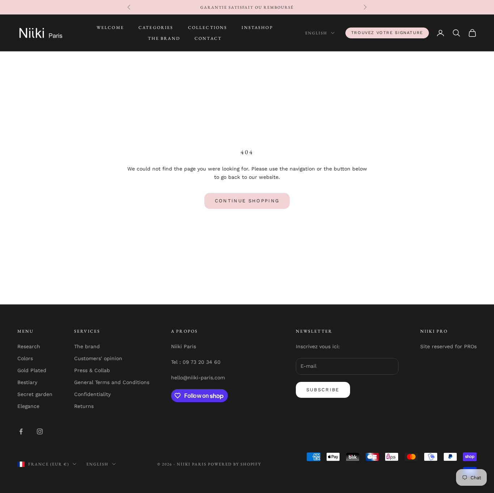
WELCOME (110, 27)
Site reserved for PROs (448, 346)
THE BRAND (164, 38)
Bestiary (27, 382)
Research (28, 346)
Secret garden (34, 394)
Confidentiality (92, 394)
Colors (25, 358)
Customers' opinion (98, 358)
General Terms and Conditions (111, 382)
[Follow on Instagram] (39, 431)
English (316, 32)
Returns (84, 406)
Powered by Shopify (234, 464)
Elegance (28, 406)
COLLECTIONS (207, 27)
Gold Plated (31, 370)
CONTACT (208, 38)
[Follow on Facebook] (21, 431)
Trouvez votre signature (387, 32)
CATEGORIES (156, 27)
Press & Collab (92, 370)
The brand (87, 346)
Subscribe (323, 389)
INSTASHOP (257, 27)
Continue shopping (247, 200)
